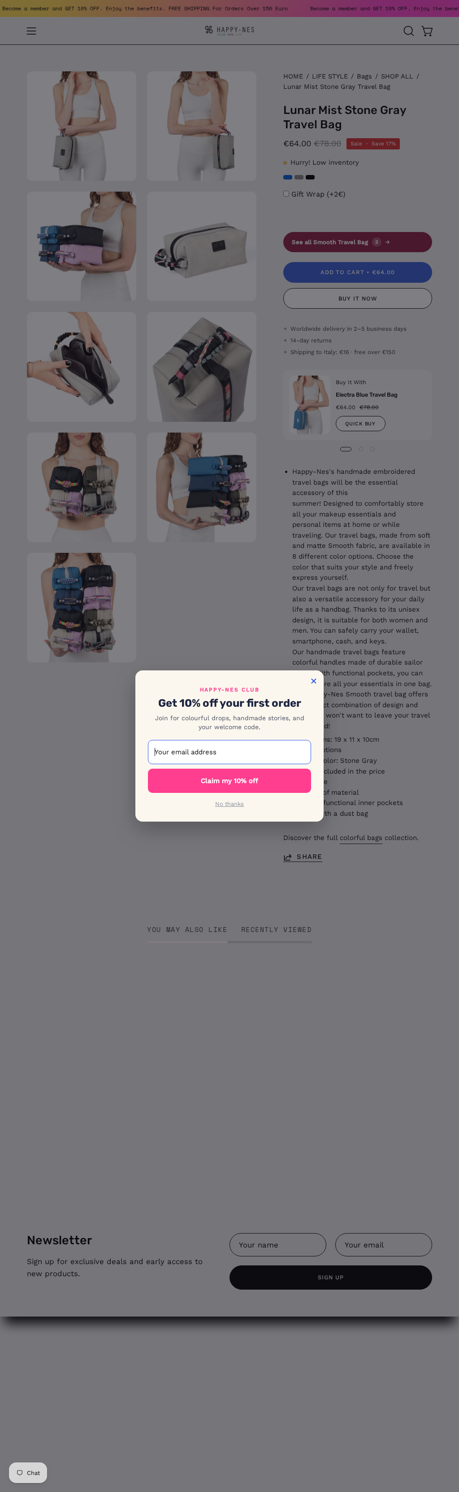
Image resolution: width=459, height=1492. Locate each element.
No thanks (229, 804)
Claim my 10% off (229, 781)
